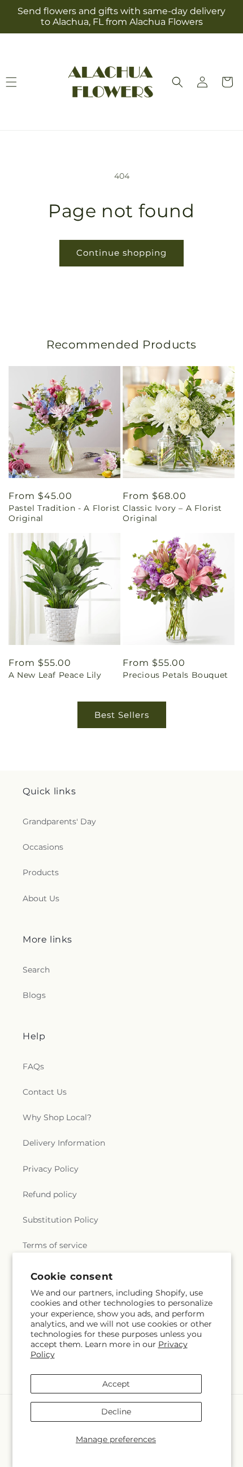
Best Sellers (121, 714)
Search (36, 970)
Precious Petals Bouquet (175, 675)
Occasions (43, 847)
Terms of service (55, 1245)
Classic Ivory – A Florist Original (172, 513)
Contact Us (45, 1092)
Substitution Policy (60, 1220)
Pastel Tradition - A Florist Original (64, 513)
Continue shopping (121, 252)
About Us (41, 898)
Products (41, 872)
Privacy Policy (51, 1169)
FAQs (33, 1066)
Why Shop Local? (57, 1117)
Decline (116, 1411)
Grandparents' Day (59, 821)
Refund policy (50, 1194)
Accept (116, 1384)
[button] (177, 82)
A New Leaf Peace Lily (55, 675)
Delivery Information (64, 1143)
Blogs (34, 995)
